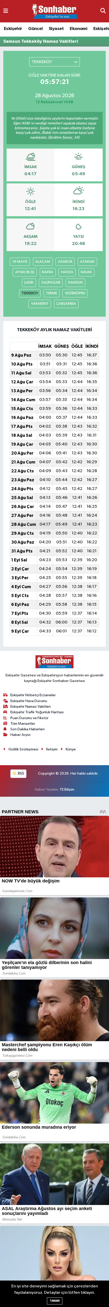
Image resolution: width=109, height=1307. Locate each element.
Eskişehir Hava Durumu (28, 701)
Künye (71, 749)
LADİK (28, 282)
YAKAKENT (40, 304)
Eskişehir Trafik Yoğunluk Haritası (37, 712)
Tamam (55, 1300)
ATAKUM (87, 262)
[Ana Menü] (5, 11)
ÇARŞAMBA (66, 304)
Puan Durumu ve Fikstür (29, 718)
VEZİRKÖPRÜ (75, 293)
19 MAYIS (20, 262)
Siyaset (56, 28)
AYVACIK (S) (24, 272)
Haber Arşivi (20, 735)
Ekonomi (78, 28)
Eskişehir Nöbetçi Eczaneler (33, 695)
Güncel (35, 28)
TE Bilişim (67, 789)
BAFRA (47, 272)
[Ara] (103, 11)
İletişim (52, 749)
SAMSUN (75, 282)
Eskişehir (13, 28)
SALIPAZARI (50, 282)
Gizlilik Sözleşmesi (23, 749)
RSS (20, 773)
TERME (51, 293)
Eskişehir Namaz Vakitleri (30, 706)
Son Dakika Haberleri (27, 729)
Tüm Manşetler (22, 723)
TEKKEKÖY (30, 293)
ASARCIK (65, 262)
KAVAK (86, 272)
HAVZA (67, 272)
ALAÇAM (42, 262)
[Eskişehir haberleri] (54, 11)
